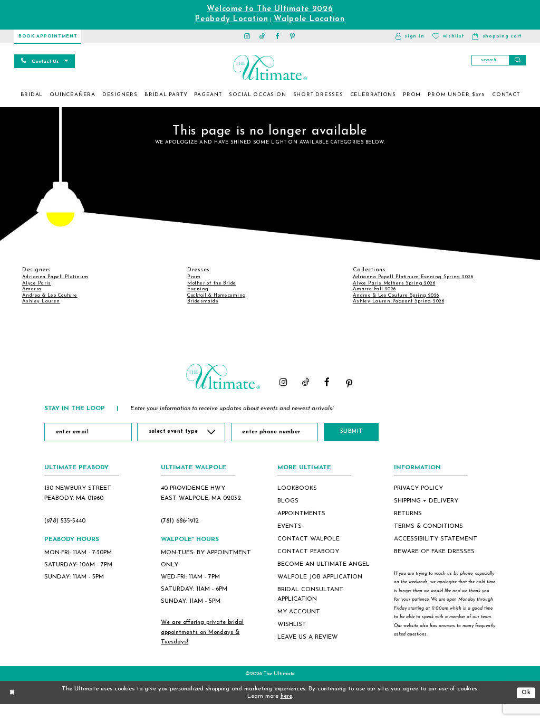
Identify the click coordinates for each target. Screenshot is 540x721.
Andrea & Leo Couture (50, 295)
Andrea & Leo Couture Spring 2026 (396, 295)
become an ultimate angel (323, 564)
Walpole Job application (319, 577)
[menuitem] (31, 95)
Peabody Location (231, 19)
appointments (301, 513)
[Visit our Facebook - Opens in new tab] (277, 36)
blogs (287, 501)
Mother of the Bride (211, 283)
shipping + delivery (426, 501)
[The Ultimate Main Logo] (269, 67)
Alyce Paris (36, 283)
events (289, 526)
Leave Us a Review (307, 637)
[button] (409, 36)
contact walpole (308, 539)
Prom (193, 276)
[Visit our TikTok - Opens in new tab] (262, 36)
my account (298, 612)
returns (408, 513)
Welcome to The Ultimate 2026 (270, 9)
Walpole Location (309, 19)
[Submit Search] (517, 60)
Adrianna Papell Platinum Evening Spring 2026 (413, 276)
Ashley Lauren (41, 301)
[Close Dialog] (12, 693)
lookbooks (297, 488)
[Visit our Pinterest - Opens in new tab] (293, 36)
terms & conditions (428, 526)
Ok (526, 692)
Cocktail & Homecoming (216, 295)
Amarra (32, 289)
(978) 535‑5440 (64, 521)
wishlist (291, 624)
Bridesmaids (202, 301)
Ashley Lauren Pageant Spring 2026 (398, 301)
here (286, 696)
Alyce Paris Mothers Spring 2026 (394, 283)
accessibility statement (435, 539)
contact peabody (308, 551)
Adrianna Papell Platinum (55, 276)
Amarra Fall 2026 (374, 289)
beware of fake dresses (434, 551)
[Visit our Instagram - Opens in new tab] (247, 36)
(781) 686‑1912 (180, 521)
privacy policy (418, 488)
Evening (197, 289)
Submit (351, 431)
